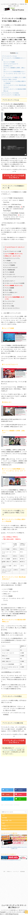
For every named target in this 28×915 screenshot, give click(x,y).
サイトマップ (16, 871)
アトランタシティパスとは (9, 56)
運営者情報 (22, 871)
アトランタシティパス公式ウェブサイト (14, 176)
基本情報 (4, 817)
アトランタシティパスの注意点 (10, 93)
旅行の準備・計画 (6, 820)
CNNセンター (8, 65)
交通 (3, 823)
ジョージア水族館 (9, 62)
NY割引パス (5, 826)
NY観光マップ (6, 828)
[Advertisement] (14, 772)
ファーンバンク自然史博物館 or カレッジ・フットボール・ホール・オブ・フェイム (14, 73)
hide (17, 53)
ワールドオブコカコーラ (11, 63)
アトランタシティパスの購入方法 (11, 95)
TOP (3, 815)
